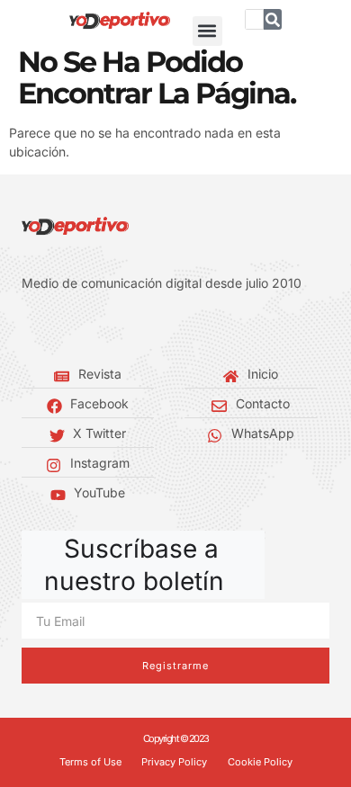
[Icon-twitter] (54, 328)
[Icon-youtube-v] (108, 328)
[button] (207, 31)
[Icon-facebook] (27, 328)
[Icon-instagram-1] (81, 328)
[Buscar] (273, 19)
